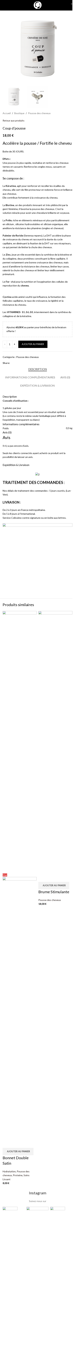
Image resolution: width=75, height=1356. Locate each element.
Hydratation (9, 1171)
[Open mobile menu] (4, 5)
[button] (18, 1151)
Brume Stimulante (53, 891)
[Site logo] (37, 4)
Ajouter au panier (33, 344)
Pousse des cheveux (49, 899)
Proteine (17, 1175)
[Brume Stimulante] (55, 741)
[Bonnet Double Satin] (20, 741)
